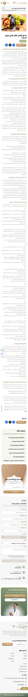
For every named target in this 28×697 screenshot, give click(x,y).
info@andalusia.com (15, 573)
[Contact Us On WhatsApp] (2, 350)
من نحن (25, 653)
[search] (8, 3)
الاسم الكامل (23, 509)
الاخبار (12, 661)
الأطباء (25, 655)
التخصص (24, 533)
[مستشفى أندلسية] (19, 3)
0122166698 (18, 567)
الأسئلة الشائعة (23, 666)
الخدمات (12, 653)
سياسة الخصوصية (23, 668)
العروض (25, 658)
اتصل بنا (25, 663)
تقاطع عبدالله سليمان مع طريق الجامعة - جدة (11, 578)
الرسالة (25, 546)
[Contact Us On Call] (2, 354)
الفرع (25, 540)
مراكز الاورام (11, 658)
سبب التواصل (23, 527)
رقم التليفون (23, 521)
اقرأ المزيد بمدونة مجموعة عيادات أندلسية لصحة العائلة (16, 403)
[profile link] (20, 689)
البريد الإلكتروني (23, 515)
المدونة (12, 655)
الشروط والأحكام (23, 671)
